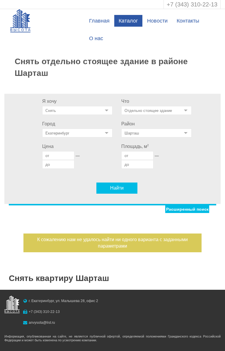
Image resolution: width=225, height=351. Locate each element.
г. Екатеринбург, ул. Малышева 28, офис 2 (63, 301)
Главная (99, 21)
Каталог (128, 21)
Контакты (188, 21)
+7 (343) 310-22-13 (192, 4)
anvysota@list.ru (42, 323)
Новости (157, 21)
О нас (96, 38)
